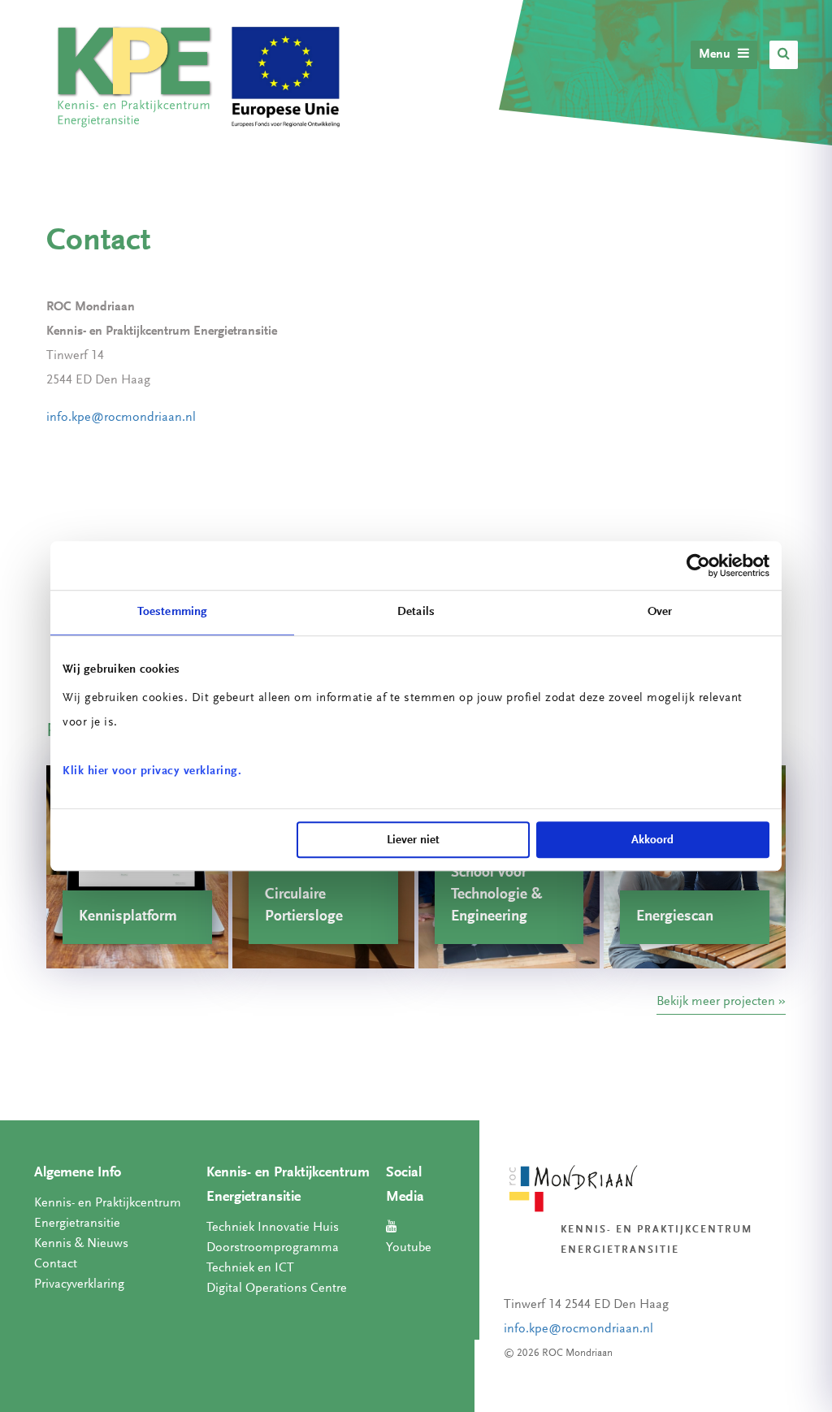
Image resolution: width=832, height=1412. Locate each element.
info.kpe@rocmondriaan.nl (122, 417)
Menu (716, 54)
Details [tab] (416, 612)
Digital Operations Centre (276, 1288)
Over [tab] (660, 612)
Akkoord (652, 840)
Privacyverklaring (79, 1284)
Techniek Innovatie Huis (272, 1227)
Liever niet (413, 840)
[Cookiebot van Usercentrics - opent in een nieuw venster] (698, 565)
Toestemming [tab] (172, 612)
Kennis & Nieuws (81, 1243)
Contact (55, 1264)
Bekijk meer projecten (715, 1001)
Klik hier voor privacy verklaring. (152, 771)
